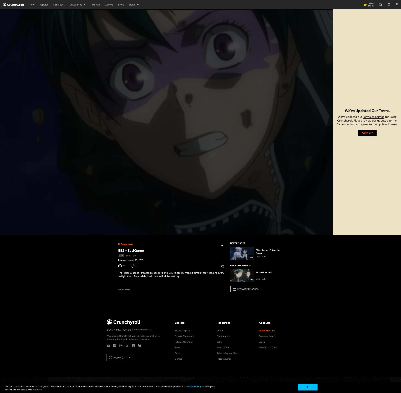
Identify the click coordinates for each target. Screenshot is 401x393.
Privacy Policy (194, 386)
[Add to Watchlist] (222, 245)
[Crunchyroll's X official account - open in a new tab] (127, 346)
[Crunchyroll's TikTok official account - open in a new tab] (133, 346)
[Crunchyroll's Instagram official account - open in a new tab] (121, 346)
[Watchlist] (389, 4)
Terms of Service (373, 117)
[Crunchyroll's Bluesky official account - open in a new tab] (140, 346)
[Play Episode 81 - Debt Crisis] (256, 275)
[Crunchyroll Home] (123, 322)
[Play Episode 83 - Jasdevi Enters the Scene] (256, 253)
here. (39, 389)
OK (307, 387)
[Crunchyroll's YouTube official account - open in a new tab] (108, 346)
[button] (77, 4)
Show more (124, 289)
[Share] (222, 266)
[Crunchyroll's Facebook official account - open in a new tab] (115, 346)
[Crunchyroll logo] (13, 4)
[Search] (381, 4)
